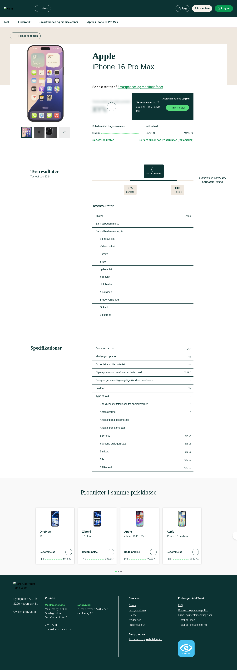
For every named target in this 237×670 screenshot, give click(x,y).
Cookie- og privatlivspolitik (193, 610)
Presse (133, 615)
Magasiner (135, 619)
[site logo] (17, 9)
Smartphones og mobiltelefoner (59, 22)
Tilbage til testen (28, 35)
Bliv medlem (202, 8)
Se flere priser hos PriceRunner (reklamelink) (166, 140)
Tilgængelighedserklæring (192, 624)
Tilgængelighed (186, 619)
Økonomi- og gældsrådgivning (146, 639)
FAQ (180, 605)
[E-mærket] (186, 648)
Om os (132, 605)
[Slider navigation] (116, 571)
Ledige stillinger (137, 610)
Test (6, 22)
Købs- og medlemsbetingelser (195, 615)
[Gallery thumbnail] (26, 132)
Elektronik (24, 22)
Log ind (186, 98)
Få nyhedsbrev (137, 624)
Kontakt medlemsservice (59, 629)
